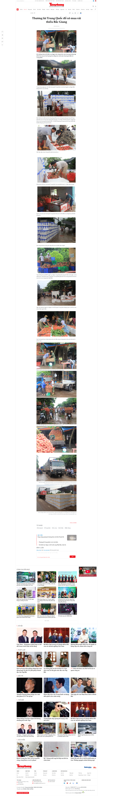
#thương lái (40, 528)
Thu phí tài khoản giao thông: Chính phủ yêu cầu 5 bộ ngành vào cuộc (25, 584)
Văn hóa (69, 9)
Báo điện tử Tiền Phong (56, 5)
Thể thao (57, 9)
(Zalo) (41, 781)
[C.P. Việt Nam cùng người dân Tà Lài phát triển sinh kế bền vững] (26, 609)
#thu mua (54, 528)
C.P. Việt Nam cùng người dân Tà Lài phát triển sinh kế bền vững (25, 616)
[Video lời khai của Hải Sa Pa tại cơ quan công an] (83, 659)
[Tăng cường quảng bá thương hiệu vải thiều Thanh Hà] (72, 537)
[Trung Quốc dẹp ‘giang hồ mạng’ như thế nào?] (56, 709)
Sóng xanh (30, 9)
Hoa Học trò (68, 0)
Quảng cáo (80, 0)
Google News (81, 13)
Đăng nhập (38, 550)
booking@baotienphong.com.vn (39, 783)
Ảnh (35, 771)
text (72, 13)
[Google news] (77, 783)
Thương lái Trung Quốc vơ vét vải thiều (48, 542)
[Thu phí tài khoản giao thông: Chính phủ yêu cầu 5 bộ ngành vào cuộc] (26, 577)
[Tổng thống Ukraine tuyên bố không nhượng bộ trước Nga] (29, 709)
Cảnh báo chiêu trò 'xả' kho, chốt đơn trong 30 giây (46, 584)
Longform (54, 771)
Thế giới (43, 9)
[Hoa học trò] (94, 767)
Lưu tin (2, 38)
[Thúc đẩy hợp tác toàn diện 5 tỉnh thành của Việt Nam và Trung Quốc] (67, 577)
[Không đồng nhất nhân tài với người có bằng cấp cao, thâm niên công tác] (83, 635)
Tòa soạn (74, 0)
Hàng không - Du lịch (82, 775)
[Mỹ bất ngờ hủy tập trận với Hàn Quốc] (87, 728)
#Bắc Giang (67, 528)
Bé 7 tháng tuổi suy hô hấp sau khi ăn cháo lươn (56, 759)
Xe (66, 9)
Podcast (45, 771)
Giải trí (73, 9)
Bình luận (2, 41)
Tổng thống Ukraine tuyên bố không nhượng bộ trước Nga (29, 719)
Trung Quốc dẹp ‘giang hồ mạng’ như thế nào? (56, 719)
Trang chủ (18, 9)
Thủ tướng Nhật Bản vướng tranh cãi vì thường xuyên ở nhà (66, 735)
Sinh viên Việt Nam (60, 0)
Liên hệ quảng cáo (36, 780)
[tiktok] (71, 783)
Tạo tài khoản (46, 550)
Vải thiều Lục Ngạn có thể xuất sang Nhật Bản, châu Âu (52, 545)
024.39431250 (21, 784)
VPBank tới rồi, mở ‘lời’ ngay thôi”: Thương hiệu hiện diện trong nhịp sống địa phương (66, 600)
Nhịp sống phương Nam (29, 777)
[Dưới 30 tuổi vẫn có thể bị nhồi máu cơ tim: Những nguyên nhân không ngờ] (83, 749)
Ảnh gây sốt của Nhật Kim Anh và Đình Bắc (83, 695)
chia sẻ (70, 13)
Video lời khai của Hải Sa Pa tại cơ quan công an (83, 669)
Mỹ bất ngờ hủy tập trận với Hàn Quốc (86, 735)
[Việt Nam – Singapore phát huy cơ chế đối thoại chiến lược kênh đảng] (29, 635)
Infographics (64, 771)
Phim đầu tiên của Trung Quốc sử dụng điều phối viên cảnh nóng (56, 695)
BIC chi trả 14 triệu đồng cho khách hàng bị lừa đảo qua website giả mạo (46, 616)
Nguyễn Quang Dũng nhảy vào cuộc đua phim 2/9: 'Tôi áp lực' (28, 695)
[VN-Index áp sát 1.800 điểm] (67, 609)
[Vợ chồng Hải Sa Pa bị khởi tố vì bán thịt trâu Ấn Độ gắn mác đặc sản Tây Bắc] (56, 659)
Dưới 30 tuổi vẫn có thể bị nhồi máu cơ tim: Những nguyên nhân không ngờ (83, 759)
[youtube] (95, 1)
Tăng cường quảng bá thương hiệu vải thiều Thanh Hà (51, 537)
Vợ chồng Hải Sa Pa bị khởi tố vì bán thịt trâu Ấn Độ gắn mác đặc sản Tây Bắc (55, 670)
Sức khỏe (39, 9)
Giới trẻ (47, 9)
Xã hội (21, 9)
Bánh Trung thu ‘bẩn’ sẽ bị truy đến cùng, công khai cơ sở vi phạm (28, 759)
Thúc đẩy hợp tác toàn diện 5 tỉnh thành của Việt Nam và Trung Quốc (66, 584)
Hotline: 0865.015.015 (39, 0)
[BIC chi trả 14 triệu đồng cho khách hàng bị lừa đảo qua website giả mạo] (46, 609)
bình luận (78, 13)
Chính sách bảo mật (86, 780)
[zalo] (74, 783)
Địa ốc (34, 9)
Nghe (2, 32)
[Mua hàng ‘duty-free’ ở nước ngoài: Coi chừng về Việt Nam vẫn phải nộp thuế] (46, 592)
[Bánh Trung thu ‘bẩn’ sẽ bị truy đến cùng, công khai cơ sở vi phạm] (29, 749)
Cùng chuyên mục (23, 569)
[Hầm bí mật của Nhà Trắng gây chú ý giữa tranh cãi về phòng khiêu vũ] (46, 728)
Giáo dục (78, 9)
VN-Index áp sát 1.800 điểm (65, 616)
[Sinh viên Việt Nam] (87, 767)
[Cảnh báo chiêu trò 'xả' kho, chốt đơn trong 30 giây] (46, 577)
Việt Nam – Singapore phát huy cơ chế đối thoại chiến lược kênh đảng (29, 645)
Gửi (72, 556)
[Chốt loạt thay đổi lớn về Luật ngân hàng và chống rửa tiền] (26, 592)
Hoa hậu (87, 9)
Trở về (2, 45)
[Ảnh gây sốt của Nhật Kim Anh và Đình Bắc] (83, 685)
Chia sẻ (2, 35)
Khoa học (83, 9)
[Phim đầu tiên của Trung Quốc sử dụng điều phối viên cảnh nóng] (56, 685)
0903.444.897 (52, 781)
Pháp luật (52, 9)
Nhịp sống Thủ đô (20, 777)
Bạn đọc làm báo (23, 792)
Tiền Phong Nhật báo (49, 0)
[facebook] (93, 1)
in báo (75, 13)
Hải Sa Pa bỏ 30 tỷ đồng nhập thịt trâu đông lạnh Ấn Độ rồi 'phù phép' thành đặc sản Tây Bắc (29, 670)
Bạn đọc (71, 775)
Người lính (62, 9)
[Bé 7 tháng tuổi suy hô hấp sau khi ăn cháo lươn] (56, 749)
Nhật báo (27, 771)
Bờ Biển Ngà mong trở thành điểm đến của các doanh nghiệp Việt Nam (56, 645)
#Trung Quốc (47, 528)
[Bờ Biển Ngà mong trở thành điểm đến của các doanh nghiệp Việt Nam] (56, 635)
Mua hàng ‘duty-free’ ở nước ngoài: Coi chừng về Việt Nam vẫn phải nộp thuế (46, 600)
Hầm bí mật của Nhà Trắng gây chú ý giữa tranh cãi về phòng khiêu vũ (46, 735)
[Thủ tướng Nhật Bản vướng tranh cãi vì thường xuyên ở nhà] (66, 728)
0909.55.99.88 (36, 781)
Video (92, 9)
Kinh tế (25, 9)
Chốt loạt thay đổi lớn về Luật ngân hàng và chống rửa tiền (25, 599)
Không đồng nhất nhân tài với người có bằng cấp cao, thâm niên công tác (83, 645)
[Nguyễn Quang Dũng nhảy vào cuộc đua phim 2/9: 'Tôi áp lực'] (29, 685)
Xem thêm (95, 9)
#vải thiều (61, 528)
